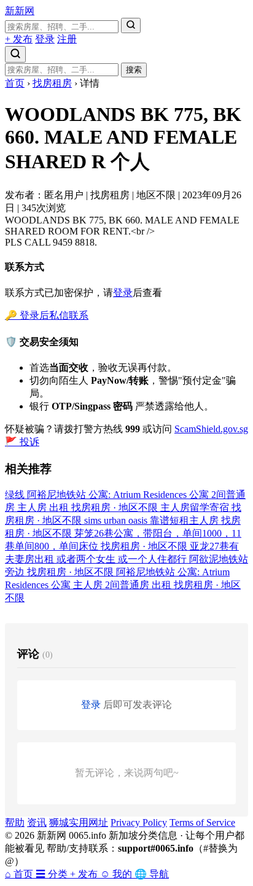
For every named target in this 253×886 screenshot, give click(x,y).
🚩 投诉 (22, 442)
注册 (67, 39)
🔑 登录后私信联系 (46, 315)
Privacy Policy (139, 822)
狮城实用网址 (78, 822)
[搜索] (131, 25)
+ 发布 (19, 39)
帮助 (15, 822)
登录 (45, 39)
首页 (15, 83)
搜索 (134, 69)
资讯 (37, 822)
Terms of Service (202, 822)
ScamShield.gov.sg (211, 429)
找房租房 (52, 83)
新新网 (19, 11)
